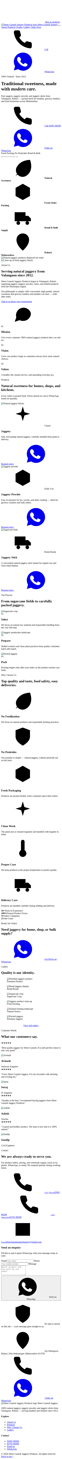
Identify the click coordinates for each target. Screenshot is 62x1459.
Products (11, 27)
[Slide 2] (5, 156)
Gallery (26, 27)
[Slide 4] (11, 156)
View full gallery (31, 1025)
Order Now (36, 27)
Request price (7, 464)
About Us (11, 1422)
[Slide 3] (8, 156)
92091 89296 (13, 1441)
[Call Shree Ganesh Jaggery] (22, 1376)
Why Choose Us (14, 1427)
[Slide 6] (17, 156)
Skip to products (52, 22)
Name (4, 1261)
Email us (11, 1446)
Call (46, 49)
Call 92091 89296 (52, 126)
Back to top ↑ (7, 1456)
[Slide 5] (14, 156)
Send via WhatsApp (41, 1298)
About (4, 27)
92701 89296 (13, 1444)
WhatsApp (49, 71)
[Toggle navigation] (59, 25)
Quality (19, 27)
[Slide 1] (2, 156)
